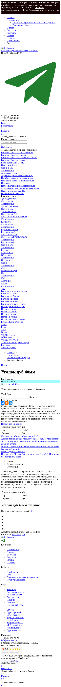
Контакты (11, 33)
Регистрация (7, 126)
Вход (3, 123)
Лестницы (6, 281)
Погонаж (5, 260)
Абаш (4, 324)
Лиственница (7, 170)
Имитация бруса (15, 605)
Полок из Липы (8, 309)
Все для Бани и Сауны (12, 322)
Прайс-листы (13, 40)
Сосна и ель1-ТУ (9, 214)
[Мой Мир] (10, 403)
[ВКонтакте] (3, 403)
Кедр (3, 327)
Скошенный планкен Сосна (14, 191)
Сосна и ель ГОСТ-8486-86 (14, 216)
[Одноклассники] (7, 403)
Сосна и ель (7, 168)
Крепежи (5, 345)
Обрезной (6, 255)
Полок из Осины (9, 311)
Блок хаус (5, 222)
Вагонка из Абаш (9, 301)
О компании (13, 20)
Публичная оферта (21, 25)
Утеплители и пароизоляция (15, 342)
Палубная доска (14, 620)
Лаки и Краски (8, 347)
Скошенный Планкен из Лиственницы (20, 188)
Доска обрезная (8, 211)
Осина (4, 332)
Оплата (10, 28)
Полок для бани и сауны (13, 319)
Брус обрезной (8, 232)
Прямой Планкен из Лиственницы (18, 186)
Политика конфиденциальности (22, 577)
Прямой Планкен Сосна (12, 193)
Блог (9, 574)
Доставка (11, 30)
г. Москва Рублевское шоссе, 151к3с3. (19, 50)
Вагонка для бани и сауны (14, 304)
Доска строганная (9, 206)
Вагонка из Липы (9, 293)
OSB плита (6, 337)
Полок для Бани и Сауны (13, 306)
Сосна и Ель (7, 245)
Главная (10, 17)
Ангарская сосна (9, 173)
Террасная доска (15, 622)
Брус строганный (9, 229)
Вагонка (11, 602)
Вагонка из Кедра (9, 299)
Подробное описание (11, 424)
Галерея (10, 35)
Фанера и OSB (8, 335)
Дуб (3, 268)
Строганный (7, 252)
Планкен (11, 600)
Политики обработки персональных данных (33, 22)
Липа (3, 329)
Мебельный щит (9, 270)
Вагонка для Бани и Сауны (14, 291)
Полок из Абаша (9, 317)
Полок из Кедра (8, 314)
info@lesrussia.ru (9, 640)
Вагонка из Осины (10, 296)
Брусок (4, 250)
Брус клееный (8, 242)
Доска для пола (8, 198)
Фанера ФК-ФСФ (9, 340)
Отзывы (11, 38)
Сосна (4, 263)
